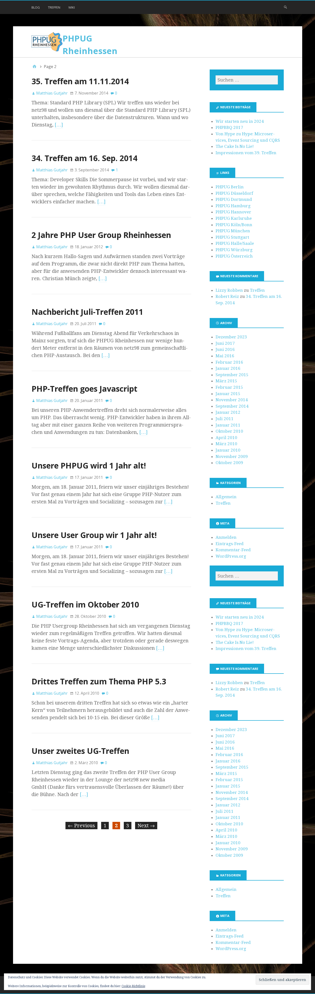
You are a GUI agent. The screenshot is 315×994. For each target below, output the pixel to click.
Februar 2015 (229, 387)
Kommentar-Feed (233, 549)
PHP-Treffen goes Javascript (84, 388)
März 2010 (226, 443)
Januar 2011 (228, 425)
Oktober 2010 (229, 431)
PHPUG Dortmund (234, 199)
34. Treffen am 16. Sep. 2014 (84, 158)
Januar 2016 (228, 368)
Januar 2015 (228, 393)
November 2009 (232, 456)
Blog (36, 7)
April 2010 (226, 437)
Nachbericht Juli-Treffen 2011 (87, 311)
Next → (146, 825)
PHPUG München (233, 230)
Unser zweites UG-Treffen (80, 751)
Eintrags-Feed (230, 543)
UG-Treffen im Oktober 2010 (85, 604)
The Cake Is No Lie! (235, 146)
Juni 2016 (225, 349)
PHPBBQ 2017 (229, 127)
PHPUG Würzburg (234, 249)
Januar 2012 (228, 412)
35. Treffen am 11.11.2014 (80, 81)
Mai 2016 (225, 355)
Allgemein (226, 496)
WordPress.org (231, 556)
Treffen (54, 7)
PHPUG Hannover (233, 211)
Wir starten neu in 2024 (240, 121)
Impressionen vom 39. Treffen (246, 152)
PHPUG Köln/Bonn (234, 224)
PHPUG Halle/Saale (235, 243)
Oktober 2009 (229, 462)
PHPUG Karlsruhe (234, 218)
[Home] (34, 66)
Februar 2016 (229, 362)
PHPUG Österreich (234, 256)
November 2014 (232, 399)
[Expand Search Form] (285, 7)
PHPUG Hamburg (233, 205)
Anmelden (226, 537)
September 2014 (232, 406)
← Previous (81, 825)
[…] (59, 125)
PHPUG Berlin (230, 186)
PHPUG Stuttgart (232, 237)
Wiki (71, 7)
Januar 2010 (228, 450)
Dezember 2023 (231, 336)
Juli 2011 (225, 418)
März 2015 (226, 380)
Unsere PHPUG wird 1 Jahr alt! (89, 465)
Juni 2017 (225, 343)
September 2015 (232, 374)
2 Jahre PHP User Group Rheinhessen (101, 235)
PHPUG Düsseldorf (234, 193)
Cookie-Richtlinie (133, 986)
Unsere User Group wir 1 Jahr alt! (94, 535)
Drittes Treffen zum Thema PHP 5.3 (99, 681)
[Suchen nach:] (247, 79)
